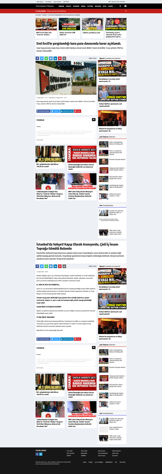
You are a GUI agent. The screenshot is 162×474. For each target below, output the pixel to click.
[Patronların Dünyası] (45, 6)
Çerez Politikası (99, 464)
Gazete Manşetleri (103, 455)
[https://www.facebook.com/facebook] (37, 456)
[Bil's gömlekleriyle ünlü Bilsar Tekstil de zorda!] (50, 154)
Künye (84, 464)
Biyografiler (84, 455)
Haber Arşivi (115, 455)
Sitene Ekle (122, 464)
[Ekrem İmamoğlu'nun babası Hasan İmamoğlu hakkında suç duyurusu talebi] (81, 154)
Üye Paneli (66, 1)
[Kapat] (125, 11)
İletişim (91, 464)
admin (94, 58)
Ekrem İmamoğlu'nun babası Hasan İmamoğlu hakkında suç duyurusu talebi (81, 167)
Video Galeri (84, 453)
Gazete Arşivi (101, 458)
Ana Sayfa (38, 15)
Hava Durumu (101, 453)
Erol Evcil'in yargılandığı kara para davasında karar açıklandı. (64, 15)
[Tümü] (115, 6)
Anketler (69, 458)
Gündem (44, 15)
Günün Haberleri (116, 453)
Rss (116, 464)
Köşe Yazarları (70, 455)
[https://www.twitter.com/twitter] (40, 456)
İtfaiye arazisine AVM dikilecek (56, 11)
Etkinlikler (83, 458)
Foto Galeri (70, 453)
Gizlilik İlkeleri (109, 464)
